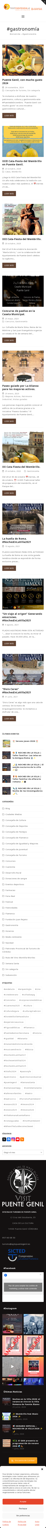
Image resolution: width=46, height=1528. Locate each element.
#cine (38, 989)
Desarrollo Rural (13, 872)
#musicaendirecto (12, 1049)
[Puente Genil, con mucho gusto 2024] (23, 60)
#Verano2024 (27, 1104)
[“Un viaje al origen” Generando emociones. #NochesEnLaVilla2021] (23, 594)
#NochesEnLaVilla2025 (15, 1066)
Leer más (9, 115)
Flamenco (10, 913)
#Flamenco (29, 1027)
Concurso (9, 321)
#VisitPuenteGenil (31, 1120)
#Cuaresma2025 (12, 1005)
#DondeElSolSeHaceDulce (16, 1016)
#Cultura (28, 1005)
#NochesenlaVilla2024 (15, 1060)
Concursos (10, 861)
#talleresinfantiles (12, 1093)
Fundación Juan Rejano (16, 919)
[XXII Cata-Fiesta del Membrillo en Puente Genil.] (23, 141)
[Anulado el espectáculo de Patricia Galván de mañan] (34, 1345)
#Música (29, 1049)
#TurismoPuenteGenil (30, 1099)
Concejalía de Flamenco (16, 837)
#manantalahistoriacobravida (18, 1044)
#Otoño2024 (10, 1071)
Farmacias (10, 890)
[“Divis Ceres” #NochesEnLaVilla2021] (23, 669)
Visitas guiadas (20, 399)
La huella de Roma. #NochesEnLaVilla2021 (16, 540)
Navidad (9, 942)
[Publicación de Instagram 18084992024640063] (12, 1345)
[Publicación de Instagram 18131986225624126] (12, 1367)
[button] (42, 1469)
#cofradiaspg (28, 994)
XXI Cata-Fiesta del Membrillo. (22, 239)
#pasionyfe (25, 1071)
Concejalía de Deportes (16, 826)
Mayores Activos (13, 396)
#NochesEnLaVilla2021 (15, 1055)
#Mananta (22, 1038)
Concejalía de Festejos (16, 831)
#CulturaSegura (11, 1011)
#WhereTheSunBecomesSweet (18, 1126)
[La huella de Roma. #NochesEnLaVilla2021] (23, 518)
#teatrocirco (10, 1099)
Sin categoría (33, 90)
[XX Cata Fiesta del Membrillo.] (23, 447)
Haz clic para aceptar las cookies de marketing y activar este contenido (23, 1287)
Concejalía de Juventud (16, 849)
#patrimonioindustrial (30, 1077)
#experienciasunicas (14, 1022)
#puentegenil (10, 1082)
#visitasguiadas (11, 1120)
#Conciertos (9, 1000)
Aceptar (23, 1501)
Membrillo (16, 171)
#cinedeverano (11, 994)
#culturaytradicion (32, 1011)
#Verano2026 (27, 1109)
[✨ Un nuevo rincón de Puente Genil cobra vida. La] (34, 1324)
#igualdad (9, 1038)
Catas (8, 171)
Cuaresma (10, 867)
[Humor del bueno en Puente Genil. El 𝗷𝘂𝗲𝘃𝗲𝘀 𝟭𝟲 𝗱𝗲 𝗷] (34, 1367)
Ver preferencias (23, 1515)
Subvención (11, 975)
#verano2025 (10, 1109)
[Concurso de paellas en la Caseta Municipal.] (23, 291)
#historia (37, 1033)
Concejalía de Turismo (15, 90)
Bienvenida (15, 34)
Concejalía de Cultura (15, 820)
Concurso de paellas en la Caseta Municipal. (18, 312)
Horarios (9, 931)
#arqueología (24, 989)
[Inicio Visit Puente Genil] (23, 1185)
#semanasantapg (12, 1088)
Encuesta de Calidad (24, 1460)
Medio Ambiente (13, 937)
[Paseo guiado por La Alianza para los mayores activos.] (23, 366)
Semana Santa (12, 963)
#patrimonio (10, 1077)
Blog (7, 808)
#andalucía (9, 989)
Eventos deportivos (14, 884)
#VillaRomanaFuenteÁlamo (17, 1115)
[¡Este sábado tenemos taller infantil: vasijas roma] (12, 1324)
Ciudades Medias (13, 814)
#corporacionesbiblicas (30, 1000)
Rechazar (23, 1508)
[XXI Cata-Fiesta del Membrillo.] (23, 219)
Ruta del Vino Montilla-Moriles (20, 957)
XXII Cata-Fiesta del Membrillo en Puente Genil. (22, 162)
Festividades (11, 907)
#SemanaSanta (28, 1082)
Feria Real (10, 896)
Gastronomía (21, 321)
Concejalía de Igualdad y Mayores (21, 843)
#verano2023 (10, 1104)
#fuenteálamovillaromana (16, 1033)
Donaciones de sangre (16, 878)
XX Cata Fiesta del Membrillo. (21, 467)
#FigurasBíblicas (12, 1027)
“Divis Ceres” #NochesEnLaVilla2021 (16, 690)
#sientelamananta (33, 1088)
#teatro (28, 1093)
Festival (9, 902)
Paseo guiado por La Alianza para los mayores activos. (20, 387)
